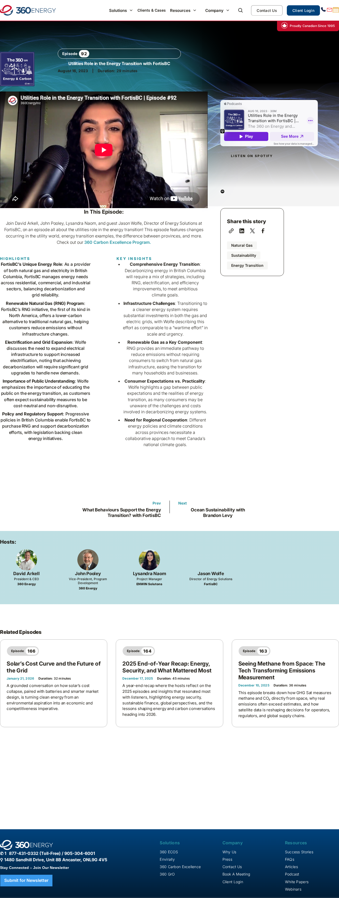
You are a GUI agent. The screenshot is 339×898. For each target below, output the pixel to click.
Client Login (303, 10)
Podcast (292, 874)
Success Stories (299, 852)
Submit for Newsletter (26, 880)
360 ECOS (169, 852)
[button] (121, 10)
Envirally (167, 859)
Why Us (229, 852)
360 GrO (167, 874)
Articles (291, 866)
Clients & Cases (151, 10)
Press (227, 859)
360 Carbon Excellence (180, 866)
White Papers (297, 881)
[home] (28, 10)
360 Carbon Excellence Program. (117, 242)
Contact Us (267, 10)
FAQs (289, 859)
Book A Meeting (236, 874)
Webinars (293, 889)
